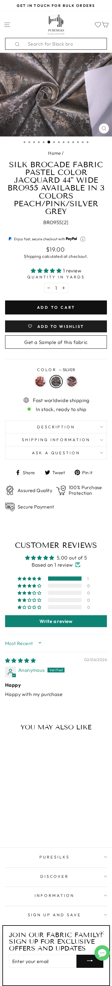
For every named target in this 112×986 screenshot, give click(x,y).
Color (56, 369)
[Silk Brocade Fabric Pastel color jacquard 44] (15, 813)
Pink (72, 381)
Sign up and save (54, 914)
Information (54, 895)
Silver (56, 381)
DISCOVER (54, 876)
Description (56, 426)
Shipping (32, 256)
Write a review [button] (56, 621)
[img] (20, 660)
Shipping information (56, 439)
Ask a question (56, 452)
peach (40, 381)
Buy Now (24, 825)
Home (54, 153)
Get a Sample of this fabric (56, 342)
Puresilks (54, 857)
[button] (47, 270)
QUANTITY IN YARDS (56, 277)
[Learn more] (82, 239)
